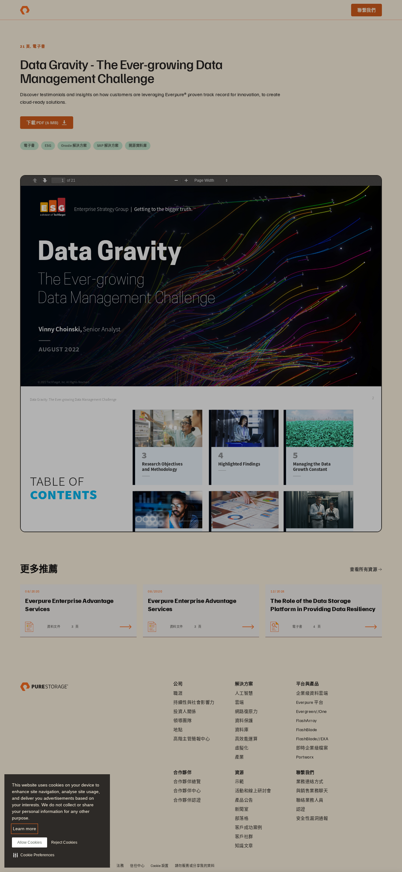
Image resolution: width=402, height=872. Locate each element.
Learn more (24, 828)
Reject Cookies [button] (64, 842)
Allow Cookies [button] (29, 842)
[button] (34, 855)
